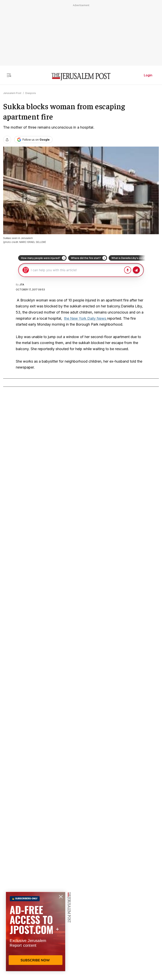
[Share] (7, 140)
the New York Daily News (85, 318)
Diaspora (30, 93)
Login (148, 75)
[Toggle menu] (8, 75)
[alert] (35, 931)
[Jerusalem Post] (81, 77)
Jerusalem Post (12, 93)
